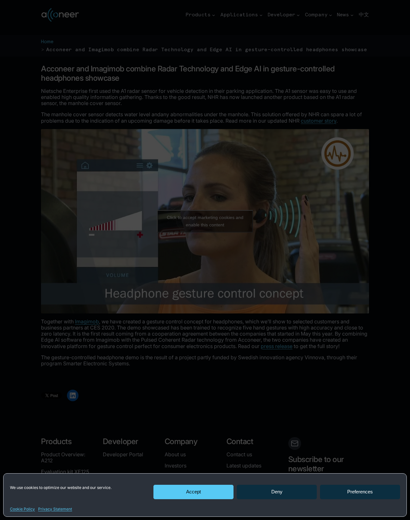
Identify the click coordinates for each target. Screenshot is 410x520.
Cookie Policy (22, 509)
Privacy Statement (55, 509)
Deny (277, 491)
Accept (193, 491)
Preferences (360, 491)
